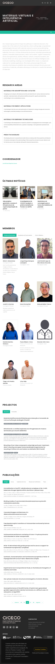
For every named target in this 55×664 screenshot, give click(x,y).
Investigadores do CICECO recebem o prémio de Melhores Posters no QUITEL (9, 204)
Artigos (6, 481)
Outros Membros (39, 235)
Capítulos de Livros (21, 481)
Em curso (6, 411)
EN (45, 3)
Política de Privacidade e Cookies (40, 653)
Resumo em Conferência (34, 481)
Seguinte (38, 602)
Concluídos (14, 411)
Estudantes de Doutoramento (25, 235)
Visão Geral (40, 18)
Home (37, 17)
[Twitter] (10, 627)
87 (30, 602)
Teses (44, 481)
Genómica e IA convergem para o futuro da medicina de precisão (27, 204)
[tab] (9, 235)
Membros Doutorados (9, 235)
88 (33, 602)
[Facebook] (7, 627)
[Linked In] (4, 627)
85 (24, 602)
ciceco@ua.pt (31, 628)
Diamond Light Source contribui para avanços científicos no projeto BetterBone (45, 204)
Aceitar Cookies (40, 649)
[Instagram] (13, 627)
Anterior (17, 602)
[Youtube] (16, 627)
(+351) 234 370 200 (33, 626)
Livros (12, 481)
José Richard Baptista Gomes (10, 163)
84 (21, 602)
